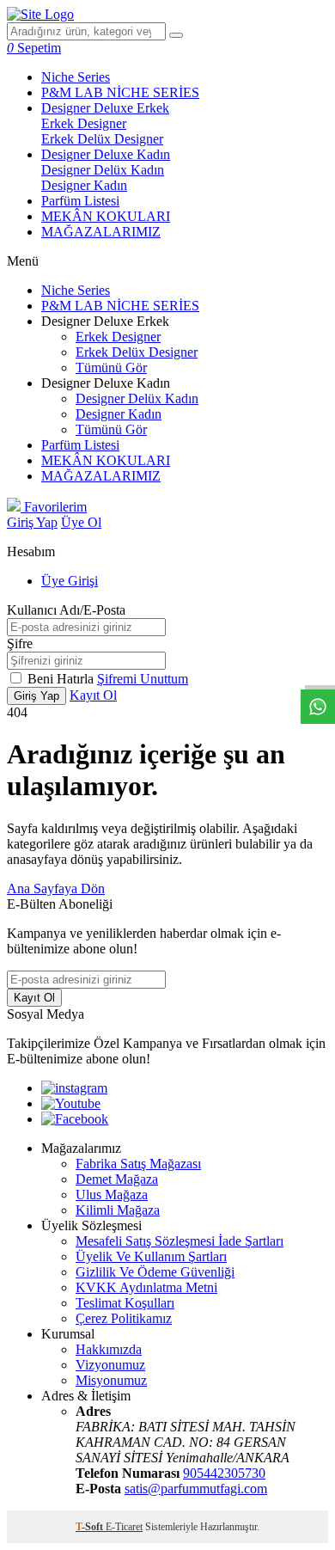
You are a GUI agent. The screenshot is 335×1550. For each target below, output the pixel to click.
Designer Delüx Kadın (102, 169)
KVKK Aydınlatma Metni (146, 1287)
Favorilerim (54, 506)
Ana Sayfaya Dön (56, 888)
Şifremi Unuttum (142, 678)
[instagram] (74, 1088)
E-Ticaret (124, 1527)
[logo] (40, 14)
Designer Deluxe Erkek (105, 108)
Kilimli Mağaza (118, 1210)
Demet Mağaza (117, 1179)
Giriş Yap (32, 522)
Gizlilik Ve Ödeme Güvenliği (155, 1272)
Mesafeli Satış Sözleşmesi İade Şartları (179, 1241)
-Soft (91, 1527)
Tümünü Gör (111, 367)
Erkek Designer (83, 123)
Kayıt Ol (93, 695)
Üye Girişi (69, 580)
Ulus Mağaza (112, 1194)
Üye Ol (81, 522)
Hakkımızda (109, 1349)
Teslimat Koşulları (125, 1303)
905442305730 (224, 1473)
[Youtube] (70, 1103)
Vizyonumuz (110, 1364)
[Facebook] (74, 1119)
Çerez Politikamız (124, 1318)
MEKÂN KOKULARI (105, 216)
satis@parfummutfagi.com (196, 1488)
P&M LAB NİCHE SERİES (120, 92)
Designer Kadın (84, 185)
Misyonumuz (111, 1380)
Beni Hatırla (62, 678)
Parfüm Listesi (80, 200)
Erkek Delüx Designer (102, 139)
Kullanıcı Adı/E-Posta (66, 610)
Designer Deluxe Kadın (105, 154)
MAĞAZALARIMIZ (101, 231)
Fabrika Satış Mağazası (138, 1163)
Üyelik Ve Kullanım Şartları (151, 1256)
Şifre (20, 643)
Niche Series (75, 77)
